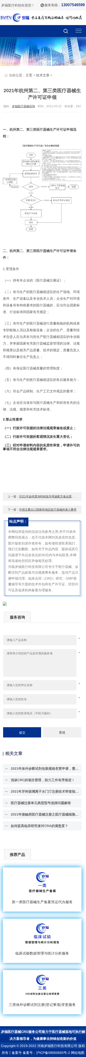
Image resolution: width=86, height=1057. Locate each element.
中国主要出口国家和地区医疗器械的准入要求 (47, 509)
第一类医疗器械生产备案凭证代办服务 (42, 902)
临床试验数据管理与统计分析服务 (42, 953)
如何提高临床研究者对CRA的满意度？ (39, 826)
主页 (29, 75)
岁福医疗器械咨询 (23, 106)
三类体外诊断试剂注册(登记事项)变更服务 (42, 1005)
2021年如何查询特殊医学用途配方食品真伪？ (48, 496)
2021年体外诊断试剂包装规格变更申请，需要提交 (45, 768)
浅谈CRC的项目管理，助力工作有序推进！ (43, 780)
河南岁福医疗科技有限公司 (57, 1046)
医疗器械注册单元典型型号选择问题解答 (41, 803)
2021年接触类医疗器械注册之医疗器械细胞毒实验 (45, 814)
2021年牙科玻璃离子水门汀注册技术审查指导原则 (45, 791)
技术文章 (42, 75)
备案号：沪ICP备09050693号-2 (46, 1053)
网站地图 (77, 1053)
